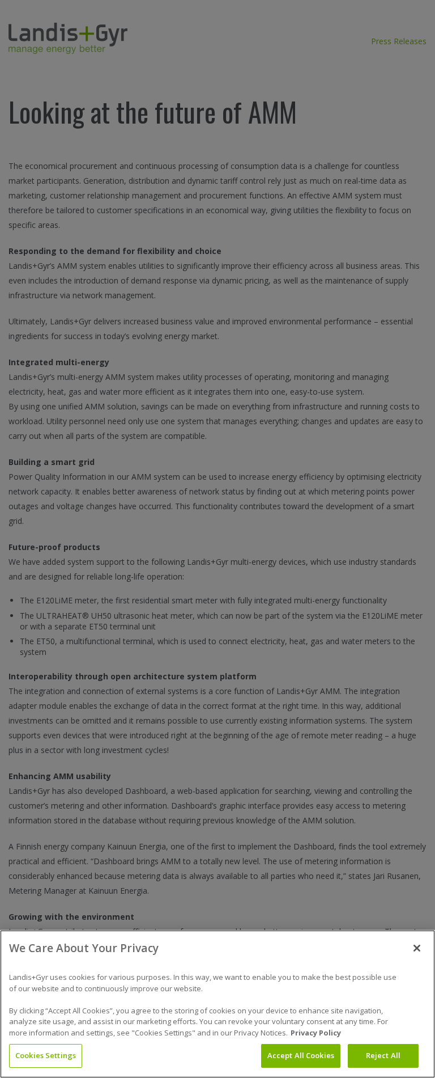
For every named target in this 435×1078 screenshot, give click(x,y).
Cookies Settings (45, 1055)
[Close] (416, 948)
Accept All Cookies (300, 1055)
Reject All (383, 1055)
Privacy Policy (316, 1033)
